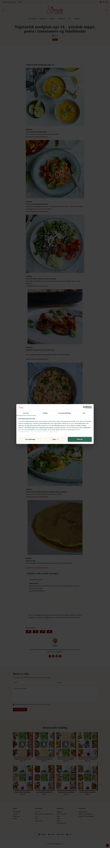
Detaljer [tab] (45, 413)
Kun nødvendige (30, 439)
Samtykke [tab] (26, 413)
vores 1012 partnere (28, 421)
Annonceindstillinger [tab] (64, 413)
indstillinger (86, 427)
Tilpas (54, 439)
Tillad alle (80, 439)
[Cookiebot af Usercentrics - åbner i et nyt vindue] (84, 407)
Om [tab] (84, 413)
